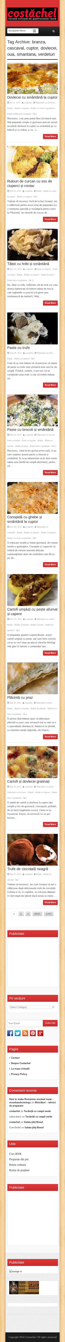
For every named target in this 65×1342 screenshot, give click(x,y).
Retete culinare (17, 1164)
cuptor (32, 48)
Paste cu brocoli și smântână (30, 430)
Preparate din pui (19, 1159)
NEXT (37, 914)
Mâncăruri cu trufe (45, 352)
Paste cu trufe (18, 348)
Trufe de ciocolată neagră (27, 869)
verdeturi (46, 54)
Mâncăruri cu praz (44, 702)
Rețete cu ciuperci (24, 196)
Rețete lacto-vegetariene (17, 280)
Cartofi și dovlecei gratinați (28, 781)
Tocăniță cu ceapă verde (37, 1111)
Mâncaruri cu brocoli (46, 434)
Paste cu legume (29, 440)
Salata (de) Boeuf (33, 1122)
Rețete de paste (47, 274)
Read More (50, 136)
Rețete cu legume (21, 108)
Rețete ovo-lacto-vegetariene (43, 108)
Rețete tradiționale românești (19, 113)
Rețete (9, 108)
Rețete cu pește (37, 624)
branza (38, 41)
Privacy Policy (19, 1074)
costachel (28, 102)
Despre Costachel (21, 1063)
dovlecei (48, 48)
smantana (26, 54)
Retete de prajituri (19, 1170)
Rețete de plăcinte (38, 708)
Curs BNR (15, 1154)
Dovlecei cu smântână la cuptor (32, 97)
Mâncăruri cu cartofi (45, 618)
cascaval (15, 48)
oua (10, 54)
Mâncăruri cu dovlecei (45, 102)
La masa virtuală (20, 1068)
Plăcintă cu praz (20, 698)
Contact (15, 1057)
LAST (49, 914)
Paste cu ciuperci (44, 268)
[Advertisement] (37, 963)
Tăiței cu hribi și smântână (28, 264)
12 (32, 280)
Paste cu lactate (13, 440)
